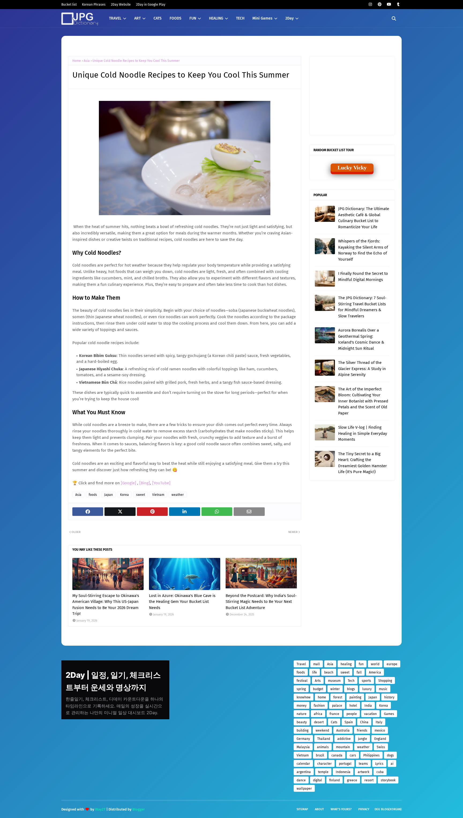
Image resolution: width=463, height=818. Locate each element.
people (351, 714)
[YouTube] (161, 483)
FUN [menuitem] (192, 18)
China (364, 722)
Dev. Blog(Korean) (388, 809)
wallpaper (304, 788)
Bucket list (69, 4)
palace (337, 705)
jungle (362, 739)
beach (328, 672)
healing (346, 664)
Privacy (363, 809)
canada (336, 755)
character (324, 764)
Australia (343, 730)
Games (389, 714)
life (314, 672)
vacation (370, 714)
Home (76, 61)
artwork (363, 772)
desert (319, 722)
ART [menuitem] (137, 18)
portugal (345, 764)
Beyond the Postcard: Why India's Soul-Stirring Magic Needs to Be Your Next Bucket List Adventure (261, 601)
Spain (349, 722)
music (383, 689)
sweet (140, 495)
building (302, 730)
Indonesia (343, 772)
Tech (351, 681)
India (368, 705)
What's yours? (341, 809)
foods (93, 495)
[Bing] (144, 483)
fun (361, 664)
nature (302, 714)
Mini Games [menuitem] (262, 18)
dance (301, 780)
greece (352, 780)
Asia (87, 61)
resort (369, 780)
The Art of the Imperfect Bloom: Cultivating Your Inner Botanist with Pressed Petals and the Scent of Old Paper (363, 401)
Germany (303, 739)
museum (334, 681)
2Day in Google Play (150, 4)
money (302, 705)
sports (366, 681)
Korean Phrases (94, 4)
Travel (301, 664)
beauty (302, 722)
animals (323, 747)
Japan (108, 495)
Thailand (323, 739)
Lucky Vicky (352, 167)
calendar (303, 764)
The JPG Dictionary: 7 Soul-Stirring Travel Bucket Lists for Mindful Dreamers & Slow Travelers (362, 306)
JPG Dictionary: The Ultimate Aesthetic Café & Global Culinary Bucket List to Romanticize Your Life (363, 217)
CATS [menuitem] (158, 18)
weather (177, 495)
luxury (367, 689)
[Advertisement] (355, 95)
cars (353, 755)
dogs (390, 755)
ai (392, 764)
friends (362, 730)
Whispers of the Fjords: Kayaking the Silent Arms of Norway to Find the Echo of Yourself (363, 250)
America (375, 672)
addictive (344, 739)
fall (359, 672)
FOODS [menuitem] (175, 18)
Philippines (371, 755)
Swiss (381, 747)
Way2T (100, 809)
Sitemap (302, 809)
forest (337, 697)
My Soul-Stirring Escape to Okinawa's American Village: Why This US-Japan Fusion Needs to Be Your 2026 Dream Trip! (105, 604)
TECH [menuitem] (240, 18)
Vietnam (158, 495)
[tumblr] (398, 4)
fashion (319, 705)
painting (355, 697)
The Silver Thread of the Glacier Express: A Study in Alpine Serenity (362, 368)
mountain (343, 747)
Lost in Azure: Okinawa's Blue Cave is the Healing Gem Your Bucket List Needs (182, 601)
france (334, 714)
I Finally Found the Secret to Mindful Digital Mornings (363, 276)
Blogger (138, 809)
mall (316, 664)
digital (317, 780)
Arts (318, 681)
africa (318, 714)
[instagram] (370, 4)
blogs (351, 689)
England (380, 739)
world (375, 664)
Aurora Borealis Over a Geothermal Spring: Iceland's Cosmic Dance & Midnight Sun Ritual (361, 339)
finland (334, 780)
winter (335, 689)
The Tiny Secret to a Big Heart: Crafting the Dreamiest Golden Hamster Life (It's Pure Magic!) (362, 462)
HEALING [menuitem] (216, 18)
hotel (353, 705)
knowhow (304, 697)
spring (301, 689)
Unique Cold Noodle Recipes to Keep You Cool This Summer (136, 61)
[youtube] (389, 4)
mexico (380, 730)
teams (363, 764)
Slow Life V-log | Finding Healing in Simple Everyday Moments (362, 433)
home (322, 697)
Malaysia (303, 747)
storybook (388, 780)
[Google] (129, 483)
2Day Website (121, 4)
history (389, 697)
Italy (379, 722)
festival (302, 681)
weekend (322, 730)
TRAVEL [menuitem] (115, 18)
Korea (124, 495)
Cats (334, 722)
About (319, 809)
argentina (304, 772)
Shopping (385, 681)
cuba (380, 772)
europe (392, 664)
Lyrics (379, 764)
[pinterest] (379, 4)
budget (318, 689)
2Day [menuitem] (289, 18)
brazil (320, 755)
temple (323, 772)
